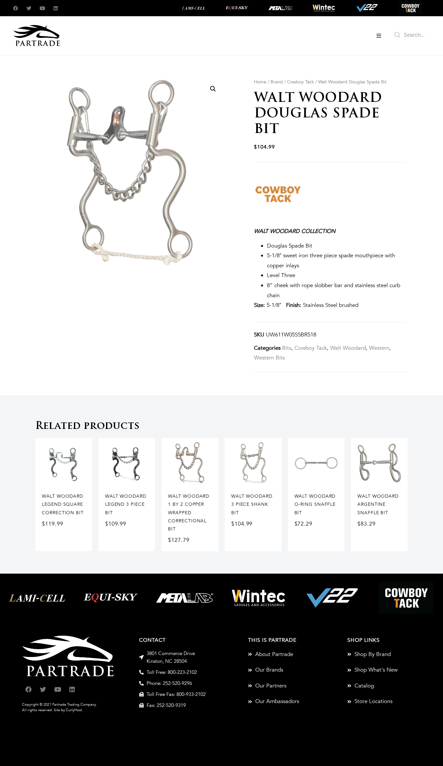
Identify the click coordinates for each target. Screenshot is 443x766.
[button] (379, 36)
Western (379, 348)
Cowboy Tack (300, 82)
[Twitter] (29, 8)
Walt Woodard (348, 348)
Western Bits (269, 357)
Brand (276, 82)
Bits (286, 348)
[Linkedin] (55, 8)
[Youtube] (42, 8)
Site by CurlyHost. (68, 710)
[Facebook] (15, 8)
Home (260, 82)
